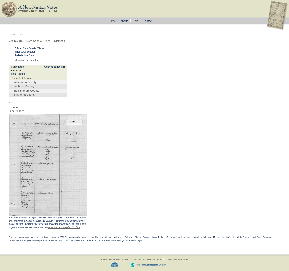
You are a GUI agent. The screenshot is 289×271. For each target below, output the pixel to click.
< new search (16, 34)
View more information (27, 60)
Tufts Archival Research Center (148, 259)
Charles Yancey (53, 66)
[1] (63, 66)
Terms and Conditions (178, 259)
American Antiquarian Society (64, 227)
